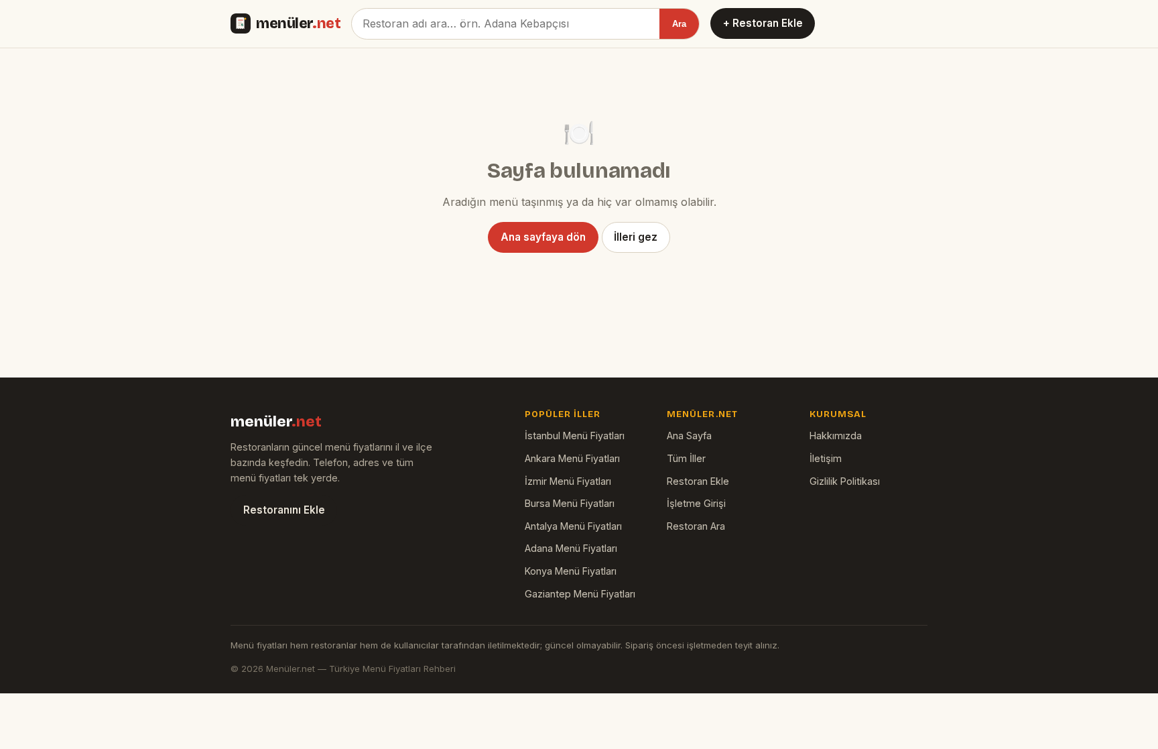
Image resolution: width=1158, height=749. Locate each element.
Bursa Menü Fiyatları (570, 503)
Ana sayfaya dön (543, 237)
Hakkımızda (836, 435)
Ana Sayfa (689, 435)
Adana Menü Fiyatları (571, 548)
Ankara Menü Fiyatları (572, 458)
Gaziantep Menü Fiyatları (580, 593)
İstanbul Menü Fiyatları (575, 435)
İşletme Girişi (696, 503)
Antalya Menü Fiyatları (573, 526)
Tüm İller (686, 458)
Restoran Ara (696, 526)
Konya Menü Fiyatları (571, 571)
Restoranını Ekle (284, 510)
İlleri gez (635, 237)
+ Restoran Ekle (763, 23)
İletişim (826, 458)
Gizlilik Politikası (845, 481)
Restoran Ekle (698, 481)
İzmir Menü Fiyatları (568, 481)
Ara (679, 24)
